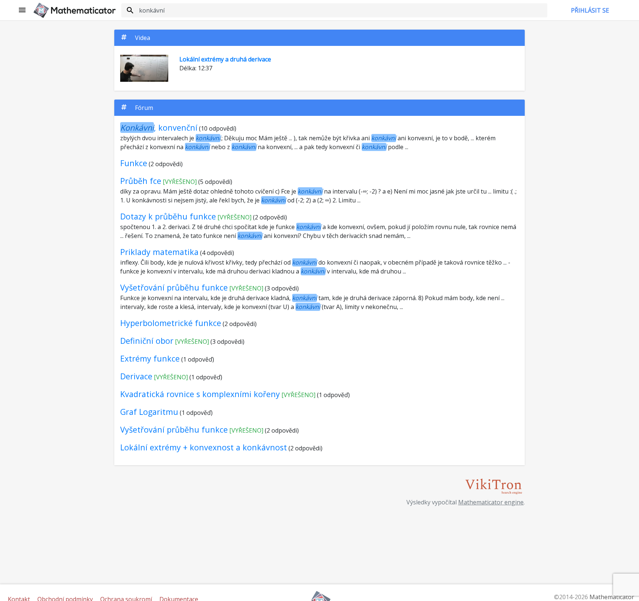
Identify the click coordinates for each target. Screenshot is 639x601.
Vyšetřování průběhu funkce (174, 287)
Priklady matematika (159, 251)
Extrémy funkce (150, 358)
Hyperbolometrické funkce (170, 323)
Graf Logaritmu (149, 411)
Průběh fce (140, 180)
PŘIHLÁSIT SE (590, 10)
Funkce (133, 163)
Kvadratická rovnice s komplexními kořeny (200, 394)
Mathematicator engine (491, 502)
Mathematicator (611, 597)
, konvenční (158, 127)
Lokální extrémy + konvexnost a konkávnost (203, 447)
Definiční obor (146, 340)
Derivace (136, 376)
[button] (22, 10)
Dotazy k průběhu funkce (168, 216)
